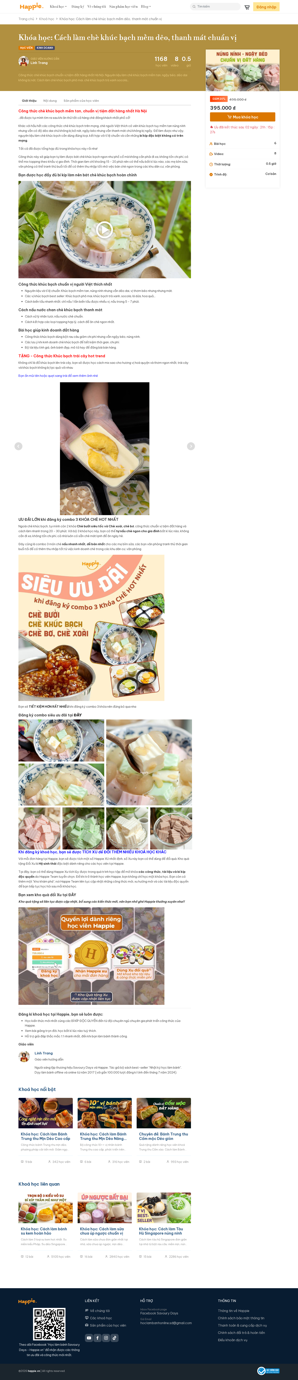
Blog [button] (144, 7)
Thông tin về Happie (233, 1311)
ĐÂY (72, 895)
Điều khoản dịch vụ (232, 1340)
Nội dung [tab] (50, 101)
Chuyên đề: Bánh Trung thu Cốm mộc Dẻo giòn (163, 1136)
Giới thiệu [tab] (29, 101)
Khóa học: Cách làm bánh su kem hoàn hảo (44, 1231)
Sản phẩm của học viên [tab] (81, 101)
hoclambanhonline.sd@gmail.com (166, 1323)
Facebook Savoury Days (159, 1313)
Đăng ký (78, 7)
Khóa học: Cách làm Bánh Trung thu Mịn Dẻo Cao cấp (45, 1136)
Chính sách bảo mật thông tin (241, 1318)
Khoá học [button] (57, 7)
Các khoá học (101, 1318)
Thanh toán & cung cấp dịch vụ (242, 1325)
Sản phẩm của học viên (108, 1325)
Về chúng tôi (96, 7)
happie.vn (34, 1370)
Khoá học (46, 19)
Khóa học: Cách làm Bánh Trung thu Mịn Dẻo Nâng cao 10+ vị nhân (103, 1136)
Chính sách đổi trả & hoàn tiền (241, 1333)
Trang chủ (26, 19)
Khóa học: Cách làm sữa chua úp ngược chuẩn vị (102, 1231)
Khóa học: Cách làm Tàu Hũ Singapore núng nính (161, 1231)
